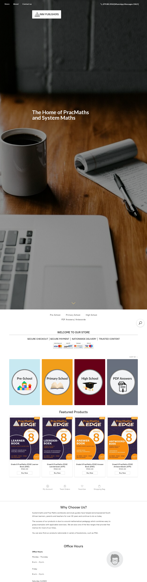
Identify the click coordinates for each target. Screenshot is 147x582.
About (16, 4)
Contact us (27, 4)
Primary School (73, 315)
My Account (48, 489)
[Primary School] (57, 382)
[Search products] (140, 323)
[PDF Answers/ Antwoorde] (122, 382)
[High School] (89, 382)
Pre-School (55, 315)
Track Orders (65, 489)
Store (7, 4)
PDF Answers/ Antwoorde (73, 319)
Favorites (82, 489)
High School (91, 315)
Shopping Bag (99, 489)
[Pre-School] (24, 382)
